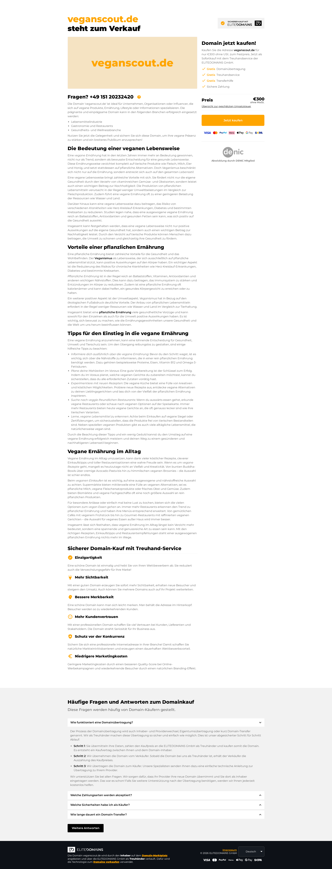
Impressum (230, 850)
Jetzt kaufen (233, 120)
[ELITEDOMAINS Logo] (119, 850)
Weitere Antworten (85, 828)
